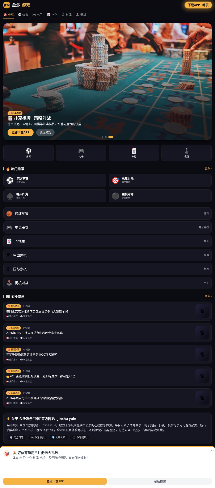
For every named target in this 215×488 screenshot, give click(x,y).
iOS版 (34, 464)
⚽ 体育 (23, 15)
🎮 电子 (37, 15)
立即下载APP (20, 132)
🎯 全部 (8, 15)
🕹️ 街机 (81, 15)
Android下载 (17, 464)
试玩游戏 (45, 132)
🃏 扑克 (52, 15)
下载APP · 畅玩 (198, 5)
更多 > (208, 168)
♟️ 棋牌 (66, 15)
